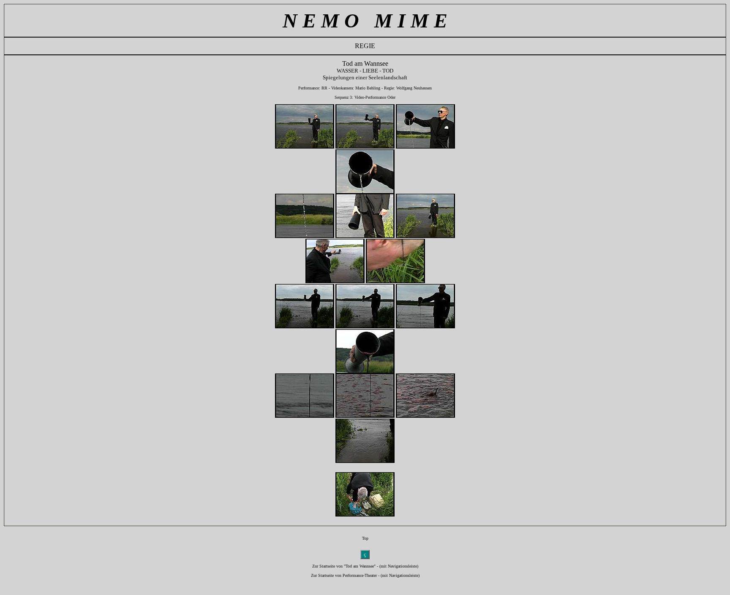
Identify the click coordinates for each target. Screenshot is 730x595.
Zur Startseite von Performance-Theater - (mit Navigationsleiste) (365, 575)
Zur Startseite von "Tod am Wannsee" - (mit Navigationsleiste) (365, 566)
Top (365, 538)
